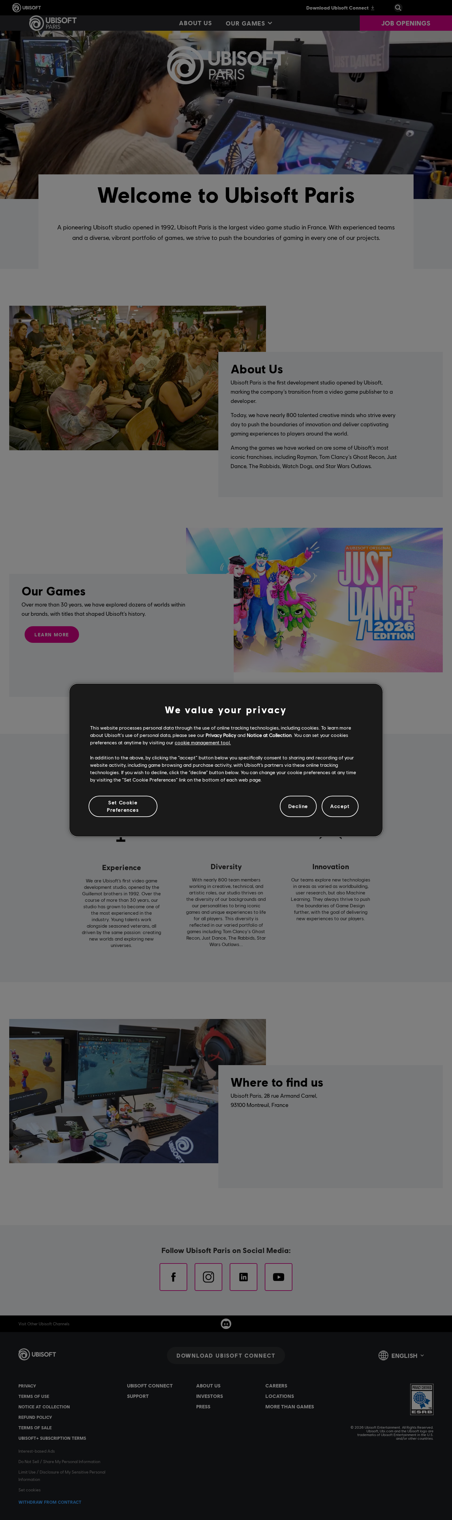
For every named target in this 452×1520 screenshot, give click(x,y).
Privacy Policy (221, 735)
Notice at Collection (269, 735)
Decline (298, 806)
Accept (340, 806)
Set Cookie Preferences (123, 806)
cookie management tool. (203, 743)
